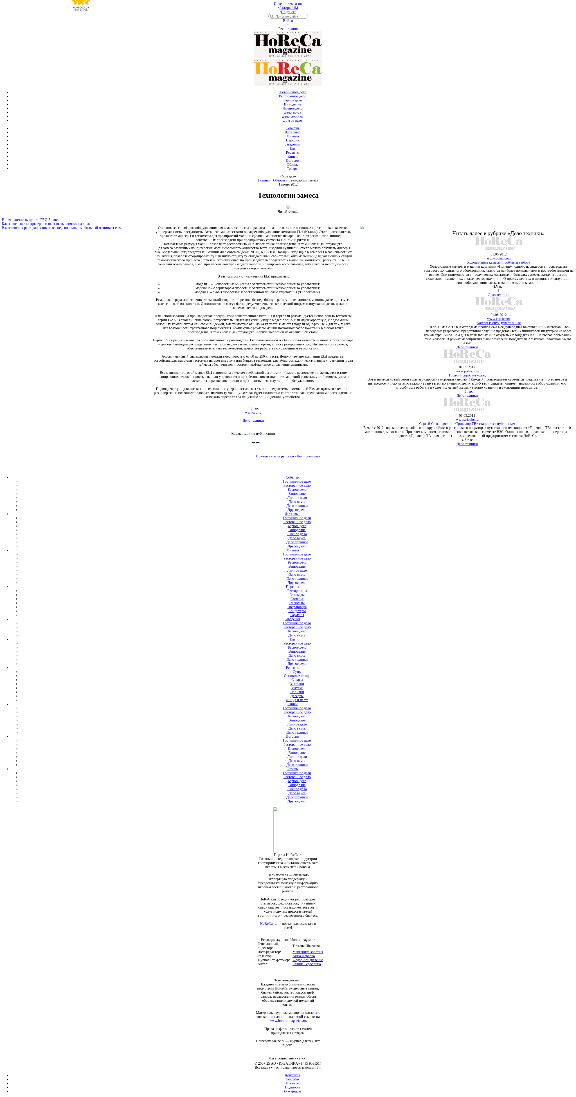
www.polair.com (499, 258)
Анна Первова (303, 956)
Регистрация (288, 29)
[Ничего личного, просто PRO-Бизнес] (288, 216)
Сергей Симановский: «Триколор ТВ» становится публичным (467, 423)
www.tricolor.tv (467, 419)
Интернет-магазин (288, 4)
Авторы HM (288, 8)
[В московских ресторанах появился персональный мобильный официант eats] (288, 224)
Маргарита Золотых (307, 952)
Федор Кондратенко (307, 960)
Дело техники (253, 420)
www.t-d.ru (253, 412)
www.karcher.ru (498, 319)
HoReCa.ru (268, 923)
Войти (288, 20)
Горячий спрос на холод (467, 375)
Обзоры (279, 180)
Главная (264, 180)
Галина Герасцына (306, 964)
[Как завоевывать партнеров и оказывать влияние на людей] (288, 220)
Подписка (288, 12)
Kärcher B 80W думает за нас (499, 323)
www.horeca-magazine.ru (287, 1021)
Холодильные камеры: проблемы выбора (498, 262)
